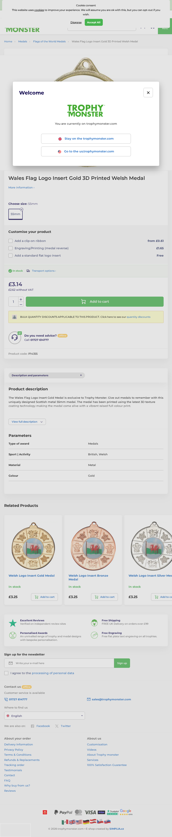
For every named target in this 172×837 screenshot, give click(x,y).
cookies (39, 10)
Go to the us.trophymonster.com (88, 151)
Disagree (76, 22)
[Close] (148, 92)
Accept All (93, 22)
